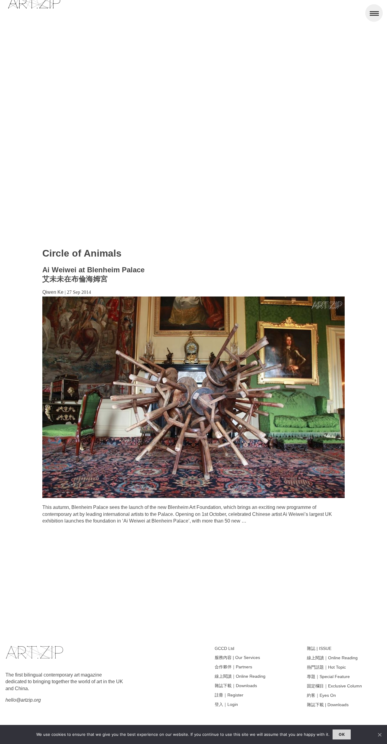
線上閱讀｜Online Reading (240, 676)
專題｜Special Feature (328, 676)
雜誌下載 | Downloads (328, 704)
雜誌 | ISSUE (319, 648)
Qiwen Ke (52, 292)
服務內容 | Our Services (237, 657)
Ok (342, 734)
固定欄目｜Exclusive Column (334, 685)
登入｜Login (226, 704)
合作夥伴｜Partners (233, 666)
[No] (379, 735)
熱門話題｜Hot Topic (326, 667)
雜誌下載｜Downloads (236, 685)
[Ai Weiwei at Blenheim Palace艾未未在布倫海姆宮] (193, 496)
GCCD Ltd (224, 648)
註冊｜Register (229, 695)
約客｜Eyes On (321, 695)
